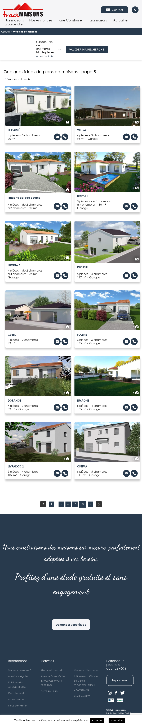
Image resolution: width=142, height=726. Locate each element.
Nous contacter (17, 705)
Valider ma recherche (86, 49)
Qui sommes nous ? (19, 669)
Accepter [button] (97, 720)
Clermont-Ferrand (51, 669)
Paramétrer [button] (117, 720)
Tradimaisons (97, 20)
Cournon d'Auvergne (86, 669)
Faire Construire (69, 20)
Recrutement (16, 693)
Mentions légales (18, 676)
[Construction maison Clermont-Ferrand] (25, 10)
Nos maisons (14, 20)
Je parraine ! (120, 680)
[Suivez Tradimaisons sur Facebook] (116, 693)
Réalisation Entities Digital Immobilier (118, 715)
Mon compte (16, 699)
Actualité (120, 20)
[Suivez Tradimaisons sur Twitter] (122, 693)
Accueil (5, 31)
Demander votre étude (71, 624)
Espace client (15, 24)
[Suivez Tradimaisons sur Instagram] (110, 693)
